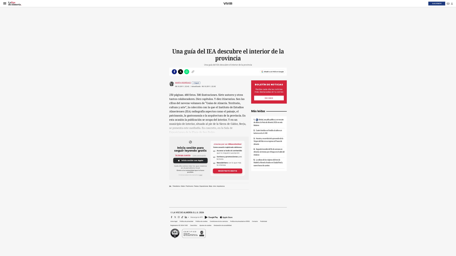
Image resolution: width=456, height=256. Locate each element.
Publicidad (263, 221)
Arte (214, 186)
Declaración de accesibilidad (223, 225)
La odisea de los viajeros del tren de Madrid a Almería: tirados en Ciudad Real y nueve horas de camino (268, 163)
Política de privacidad (186, 221)
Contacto (255, 221)
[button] (4, 3)
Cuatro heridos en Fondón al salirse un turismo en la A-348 (268, 131)
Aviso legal (173, 221)
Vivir (227, 3)
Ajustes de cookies (205, 225)
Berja (210, 186)
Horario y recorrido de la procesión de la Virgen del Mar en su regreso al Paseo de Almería (268, 141)
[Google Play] (211, 217)
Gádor (183, 186)
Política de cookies (201, 221)
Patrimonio (189, 186)
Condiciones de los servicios (219, 221)
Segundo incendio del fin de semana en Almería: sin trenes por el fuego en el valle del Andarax (269, 152)
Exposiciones (204, 186)
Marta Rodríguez (183, 83)
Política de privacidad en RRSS (240, 221)
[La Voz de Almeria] (14, 3)
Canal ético (193, 225)
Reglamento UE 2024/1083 (179, 225)
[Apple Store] (226, 217)
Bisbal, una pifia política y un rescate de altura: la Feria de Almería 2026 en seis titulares (268, 122)
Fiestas (196, 186)
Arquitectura (221, 186)
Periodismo (176, 186)
